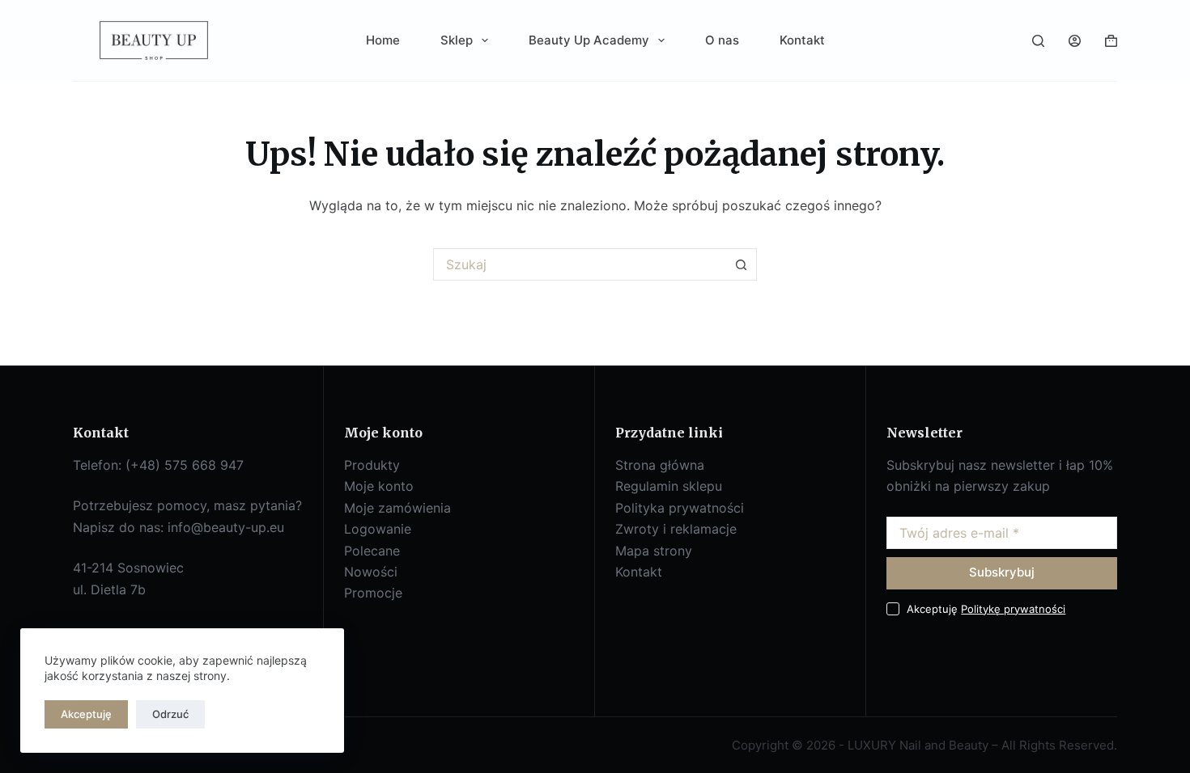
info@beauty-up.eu (226, 527)
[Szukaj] (1038, 41)
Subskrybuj (1002, 572)
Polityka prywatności (679, 508)
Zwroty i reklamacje (676, 529)
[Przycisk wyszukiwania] (740, 264)
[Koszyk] (1111, 41)
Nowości (370, 572)
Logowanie (377, 529)
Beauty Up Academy (589, 40)
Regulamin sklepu (668, 486)
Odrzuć (170, 714)
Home (383, 40)
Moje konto (379, 486)
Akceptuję (86, 714)
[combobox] (579, 264)
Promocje (373, 593)
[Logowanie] (1075, 41)
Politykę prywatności (1013, 608)
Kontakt (802, 40)
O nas (722, 40)
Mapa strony (653, 551)
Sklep (456, 40)
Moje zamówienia (397, 508)
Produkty (372, 465)
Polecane (372, 551)
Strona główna (659, 465)
